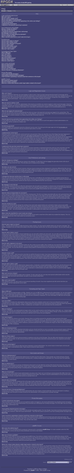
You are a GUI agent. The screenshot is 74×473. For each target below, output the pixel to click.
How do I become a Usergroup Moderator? (13, 70)
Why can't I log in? (6, 17)
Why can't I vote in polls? (8, 49)
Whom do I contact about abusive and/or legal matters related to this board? (21, 83)
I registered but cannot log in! (9, 23)
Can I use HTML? (6, 54)
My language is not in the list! (9, 33)
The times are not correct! (8, 30)
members (70, 5)
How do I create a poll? (8, 45)
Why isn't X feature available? (9, 81)
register (16, 5)
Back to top (5, 100)
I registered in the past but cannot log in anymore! (14, 25)
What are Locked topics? (8, 61)
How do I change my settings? (9, 29)
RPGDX (3, 11)
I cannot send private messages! (10, 74)
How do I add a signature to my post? (11, 43)
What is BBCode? (6, 52)
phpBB (32, 470)
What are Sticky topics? (8, 59)
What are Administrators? (8, 64)
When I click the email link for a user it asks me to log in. (16, 37)
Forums (9, 11)
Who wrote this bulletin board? (9, 80)
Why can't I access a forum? (9, 47)
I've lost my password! (7, 22)
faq (61, 5)
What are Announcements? (9, 58)
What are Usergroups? (7, 67)
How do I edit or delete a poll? (9, 46)
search (65, 5)
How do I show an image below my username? (14, 34)
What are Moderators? (7, 66)
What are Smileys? (6, 55)
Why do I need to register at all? (10, 18)
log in (10, 5)
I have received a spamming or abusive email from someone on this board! (21, 76)
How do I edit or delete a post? (9, 42)
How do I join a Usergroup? (9, 68)
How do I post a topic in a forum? (10, 41)
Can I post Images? (7, 56)
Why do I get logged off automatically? (11, 19)
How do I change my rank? (9, 35)
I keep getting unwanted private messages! (13, 75)
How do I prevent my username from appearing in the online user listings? (21, 21)
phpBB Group (46, 429)
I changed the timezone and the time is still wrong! (15, 31)
